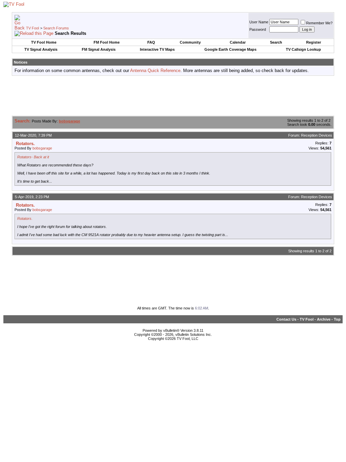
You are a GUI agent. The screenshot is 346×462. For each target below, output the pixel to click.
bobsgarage (42, 148)
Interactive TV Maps (157, 49)
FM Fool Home (107, 42)
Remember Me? (319, 23)
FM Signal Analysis (99, 49)
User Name (258, 22)
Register (313, 42)
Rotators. (24, 218)
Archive (323, 319)
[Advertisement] (173, 96)
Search (276, 42)
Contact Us (286, 319)
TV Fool (32, 28)
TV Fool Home (43, 42)
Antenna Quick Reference (155, 70)
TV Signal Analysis (40, 49)
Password (257, 29)
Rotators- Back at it (33, 157)
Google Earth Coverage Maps (230, 49)
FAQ (151, 42)
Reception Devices (316, 135)
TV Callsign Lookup (303, 49)
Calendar (238, 42)
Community (190, 42)
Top (337, 319)
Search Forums (56, 28)
